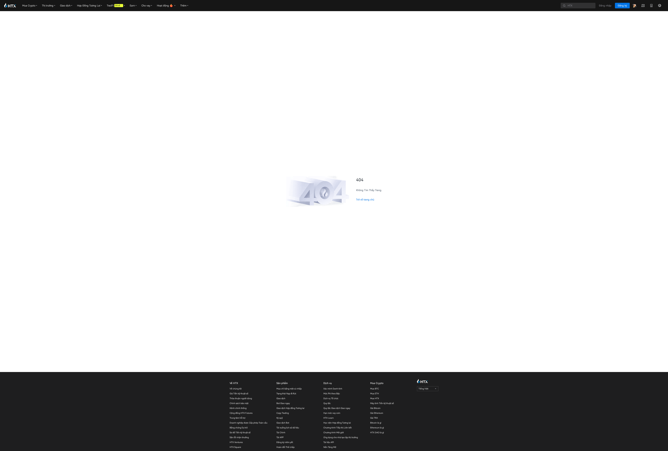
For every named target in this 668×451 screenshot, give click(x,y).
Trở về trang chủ (365, 199)
